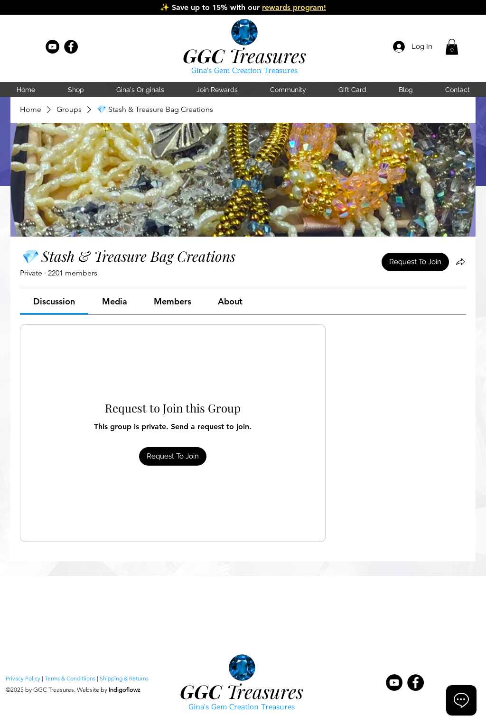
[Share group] (460, 261)
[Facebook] (71, 47)
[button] (451, 47)
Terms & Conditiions (70, 678)
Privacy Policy (23, 678)
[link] (54, 301)
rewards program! (294, 7)
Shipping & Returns (124, 678)
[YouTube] (52, 47)
